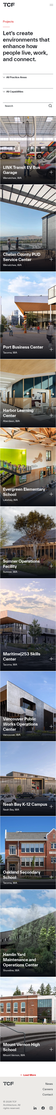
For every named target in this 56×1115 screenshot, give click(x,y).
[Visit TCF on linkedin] (35, 1108)
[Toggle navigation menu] (51, 5)
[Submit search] (50, 105)
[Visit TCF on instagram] (51, 1108)
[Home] (9, 5)
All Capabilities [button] (14, 91)
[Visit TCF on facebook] (43, 1108)
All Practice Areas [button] (16, 77)
